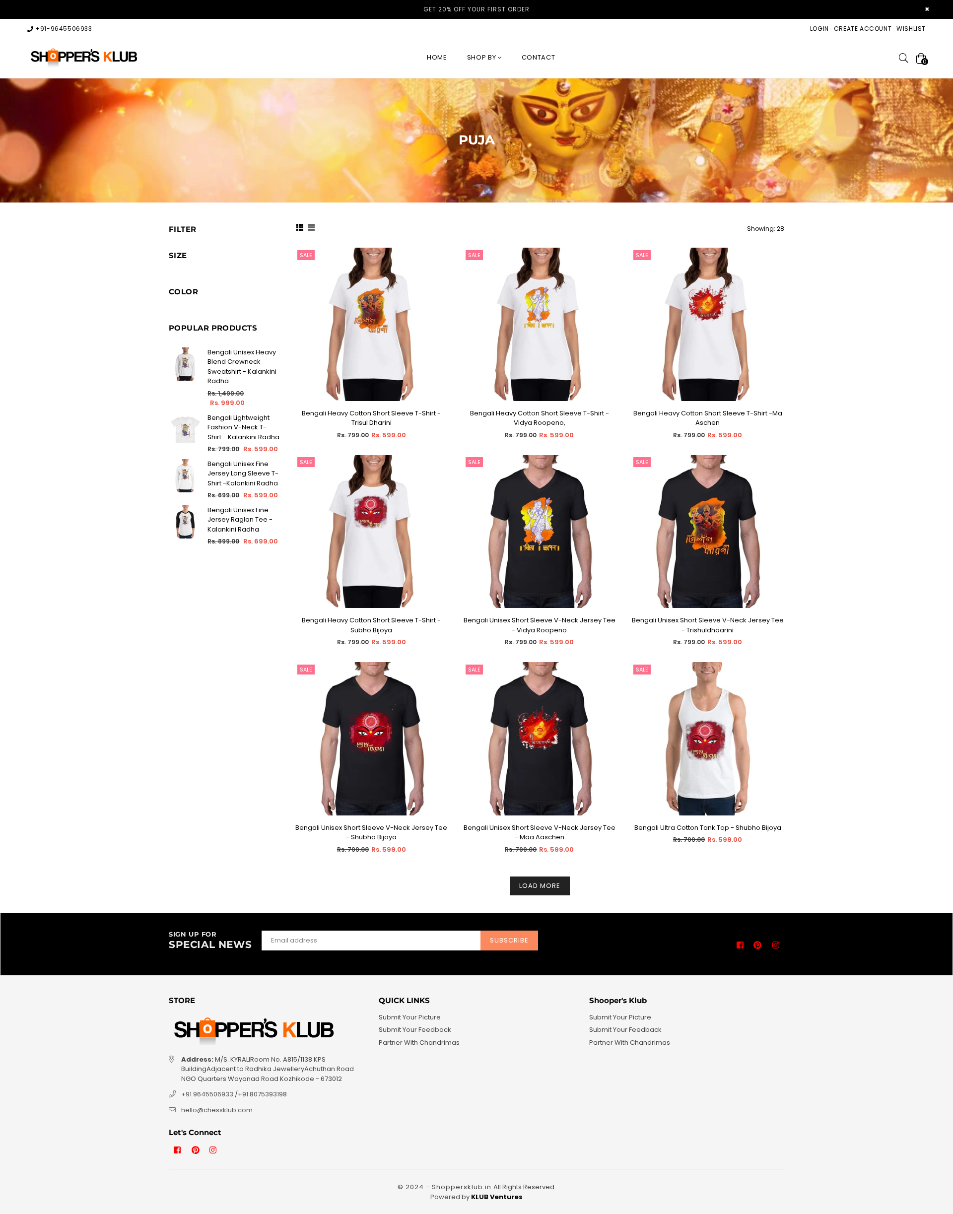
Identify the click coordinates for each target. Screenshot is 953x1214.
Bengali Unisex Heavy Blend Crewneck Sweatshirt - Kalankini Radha (241, 366)
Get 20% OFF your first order (476, 9)
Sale (306, 255)
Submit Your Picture (410, 1017)
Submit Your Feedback (415, 1029)
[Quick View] (437, 271)
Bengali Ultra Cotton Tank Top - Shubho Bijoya (707, 827)
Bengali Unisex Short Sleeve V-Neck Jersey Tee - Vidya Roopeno (539, 625)
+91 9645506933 (207, 1094)
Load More (539, 885)
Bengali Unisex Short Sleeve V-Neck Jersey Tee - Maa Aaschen (539, 832)
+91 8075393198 (262, 1094)
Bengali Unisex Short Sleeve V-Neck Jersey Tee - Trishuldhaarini (708, 625)
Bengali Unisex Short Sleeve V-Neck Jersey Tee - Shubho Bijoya (371, 832)
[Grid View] (300, 229)
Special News (210, 940)
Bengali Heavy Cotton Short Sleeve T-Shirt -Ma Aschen (707, 418)
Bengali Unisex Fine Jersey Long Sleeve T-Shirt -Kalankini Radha (242, 473)
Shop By (482, 57)
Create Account (862, 28)
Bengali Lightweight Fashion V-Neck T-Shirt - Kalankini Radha (243, 427)
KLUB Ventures (497, 1197)
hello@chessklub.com (217, 1110)
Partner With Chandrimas (419, 1042)
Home (437, 57)
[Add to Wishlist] (437, 291)
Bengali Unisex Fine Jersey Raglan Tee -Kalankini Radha (239, 519)
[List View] (311, 229)
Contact (538, 57)
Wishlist (911, 28)
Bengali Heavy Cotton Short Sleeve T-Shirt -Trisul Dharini (371, 418)
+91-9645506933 (63, 28)
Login (819, 28)
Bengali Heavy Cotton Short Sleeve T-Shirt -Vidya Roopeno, (539, 418)
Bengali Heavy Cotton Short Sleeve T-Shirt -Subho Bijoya (371, 625)
